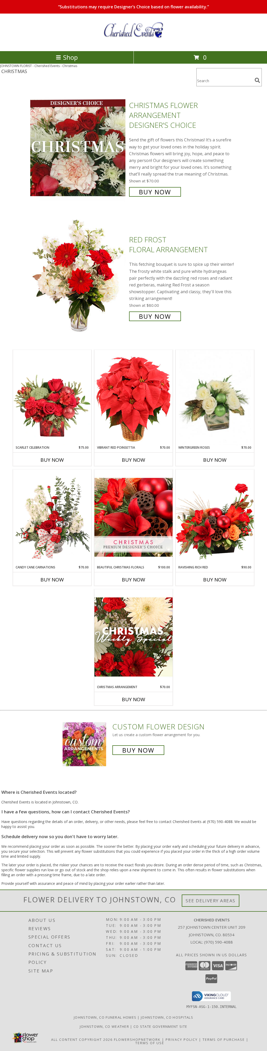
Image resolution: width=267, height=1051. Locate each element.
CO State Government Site (160, 1026)
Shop (70, 57)
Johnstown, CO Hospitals (167, 1017)
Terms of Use (149, 1043)
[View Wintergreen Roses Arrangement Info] (215, 397)
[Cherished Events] (133, 43)
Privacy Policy (182, 1039)
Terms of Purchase (224, 1039)
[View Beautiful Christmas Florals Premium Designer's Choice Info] (133, 517)
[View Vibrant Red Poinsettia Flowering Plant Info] (133, 397)
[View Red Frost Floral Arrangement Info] (78, 277)
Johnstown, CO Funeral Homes (105, 1017)
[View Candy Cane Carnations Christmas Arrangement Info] (52, 517)
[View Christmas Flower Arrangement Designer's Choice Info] (78, 148)
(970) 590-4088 (218, 942)
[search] (257, 80)
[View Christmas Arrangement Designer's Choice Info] (133, 637)
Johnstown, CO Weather (104, 1026)
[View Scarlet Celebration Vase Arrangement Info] (52, 397)
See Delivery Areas (210, 901)
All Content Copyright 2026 (82, 1039)
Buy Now (155, 192)
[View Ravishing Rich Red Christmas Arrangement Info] (215, 517)
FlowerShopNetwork (137, 1039)
